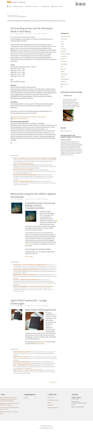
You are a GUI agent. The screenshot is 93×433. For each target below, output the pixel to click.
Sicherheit (63, 69)
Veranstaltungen (65, 79)
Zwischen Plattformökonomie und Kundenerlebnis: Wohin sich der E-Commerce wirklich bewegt (8, 399)
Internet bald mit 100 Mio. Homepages (23, 169)
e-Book (62, 46)
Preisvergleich (64, 64)
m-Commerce (64, 56)
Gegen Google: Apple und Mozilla (21, 351)
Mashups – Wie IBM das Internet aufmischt (24, 164)
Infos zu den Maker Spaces (20, 118)
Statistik (63, 71)
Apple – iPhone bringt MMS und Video (22, 365)
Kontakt (49, 402)
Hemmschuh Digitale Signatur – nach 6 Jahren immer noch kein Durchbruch (32, 286)
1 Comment (45, 33)
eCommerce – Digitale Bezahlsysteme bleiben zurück (26, 279)
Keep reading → (29, 256)
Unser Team (50, 397)
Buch (62, 41)
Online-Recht (64, 61)
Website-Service (64, 84)
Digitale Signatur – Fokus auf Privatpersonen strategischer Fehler (29, 264)
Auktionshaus (64, 39)
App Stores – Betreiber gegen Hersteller (23, 181)
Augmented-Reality (65, 36)
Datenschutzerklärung (53, 407)
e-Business (63, 49)
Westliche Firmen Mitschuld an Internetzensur (25, 174)
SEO (62, 66)
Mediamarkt (43, 342)
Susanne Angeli (19, 33)
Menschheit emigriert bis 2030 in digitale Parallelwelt (33, 195)
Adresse (73, 404)
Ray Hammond (29, 244)
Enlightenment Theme (48, 428)
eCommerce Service (65, 54)
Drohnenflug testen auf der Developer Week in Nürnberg (32, 30)
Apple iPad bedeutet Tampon (20, 356)
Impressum (50, 405)
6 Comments (45, 305)
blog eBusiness (46, 6)
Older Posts (53, 382)
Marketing (63, 59)
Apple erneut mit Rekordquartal (21, 361)
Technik (38, 33)
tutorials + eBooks (57, 6)
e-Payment (63, 51)
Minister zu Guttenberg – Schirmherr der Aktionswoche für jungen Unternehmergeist (34, 158)
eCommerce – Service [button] (32, 6)
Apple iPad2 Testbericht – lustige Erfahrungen (29, 302)
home (9, 6)
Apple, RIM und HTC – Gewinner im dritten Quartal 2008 (27, 370)
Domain (62, 44)
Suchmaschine (64, 74)
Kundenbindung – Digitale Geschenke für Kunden (25, 269)
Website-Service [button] (19, 6)
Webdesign (63, 81)
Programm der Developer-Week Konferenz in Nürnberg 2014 (29, 117)
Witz (62, 86)
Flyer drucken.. (70, 154)
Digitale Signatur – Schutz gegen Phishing (23, 274)
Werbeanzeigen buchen (53, 400)
